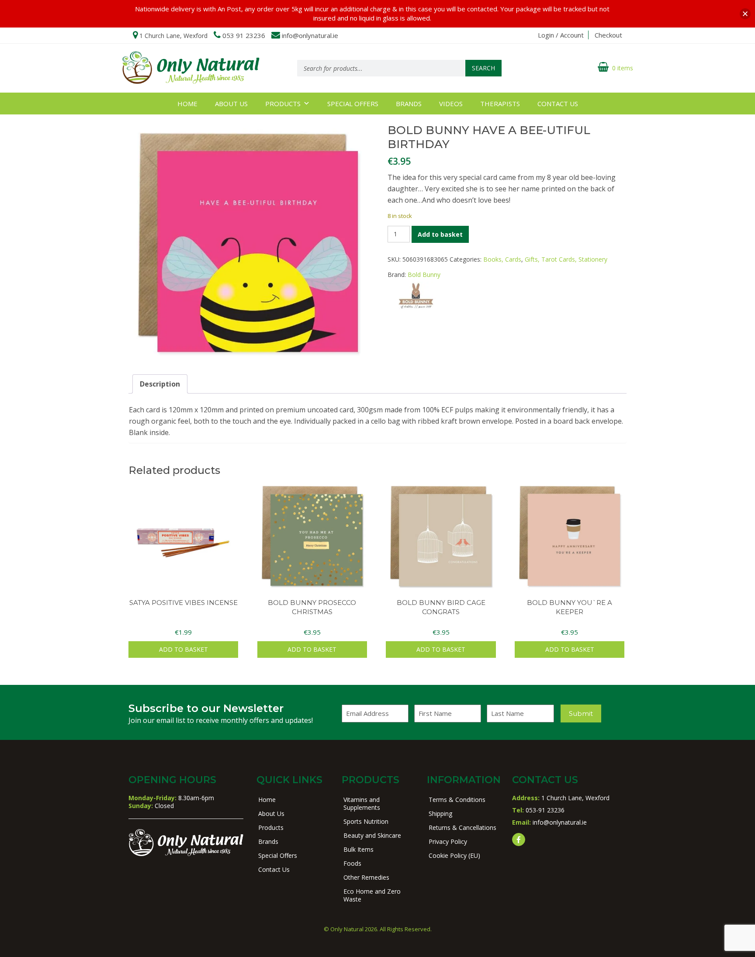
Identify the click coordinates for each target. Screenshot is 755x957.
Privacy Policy (448, 841)
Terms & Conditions (457, 799)
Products (283, 103)
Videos (451, 103)
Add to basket (440, 234)
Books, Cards (502, 259)
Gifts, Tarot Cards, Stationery (566, 259)
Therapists (500, 103)
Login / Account (561, 35)
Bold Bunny (424, 274)
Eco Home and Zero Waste (372, 895)
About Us (231, 103)
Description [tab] (160, 384)
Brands (409, 103)
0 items (622, 68)
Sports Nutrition (365, 821)
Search (483, 68)
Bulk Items (358, 849)
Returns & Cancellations (462, 827)
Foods (352, 863)
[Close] (745, 13)
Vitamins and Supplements (361, 803)
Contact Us (557, 103)
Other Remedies (366, 877)
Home (187, 103)
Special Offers (352, 103)
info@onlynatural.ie (310, 35)
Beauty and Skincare (372, 835)
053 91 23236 (243, 35)
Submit (581, 713)
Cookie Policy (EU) (454, 855)
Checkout (608, 35)
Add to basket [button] (183, 649)
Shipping (440, 813)
